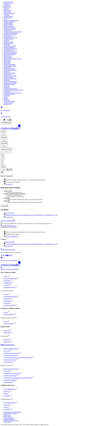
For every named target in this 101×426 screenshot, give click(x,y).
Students (6, 98)
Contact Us (6, 391)
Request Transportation (9, 64)
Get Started (6, 95)
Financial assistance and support (12, 353)
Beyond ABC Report (9, 94)
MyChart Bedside (8, 23)
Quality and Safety (8, 417)
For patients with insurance (10, 51)
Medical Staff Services (9, 68)
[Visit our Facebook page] (2, 256)
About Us (6, 276)
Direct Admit (7, 63)
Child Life (6, 40)
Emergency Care (8, 3)
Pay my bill (6, 351)
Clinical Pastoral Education (10, 88)
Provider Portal (7, 61)
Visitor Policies (7, 30)
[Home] (50, 127)
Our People (6, 285)
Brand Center (7, 332)
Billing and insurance (7, 345)
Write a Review (8, 56)
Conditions (6, 14)
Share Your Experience (9, 54)
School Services (8, 36)
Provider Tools (7, 67)
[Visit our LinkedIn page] (9, 256)
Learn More (7, 71)
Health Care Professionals (10, 81)
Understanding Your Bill (10, 46)
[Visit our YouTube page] (7, 256)
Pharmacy (6, 9)
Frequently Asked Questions (11, 20)
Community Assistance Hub (11, 33)
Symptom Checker (8, 16)
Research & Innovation (9, 73)
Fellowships (7, 85)
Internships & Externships (10, 83)
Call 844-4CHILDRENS (12, 236)
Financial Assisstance (9, 47)
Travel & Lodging (8, 41)
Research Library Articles (10, 75)
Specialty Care (7, 6)
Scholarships (7, 91)
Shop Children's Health (9, 389)
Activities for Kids (8, 39)
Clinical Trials (7, 74)
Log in (5, 19)
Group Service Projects (9, 101)
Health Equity (7, 280)
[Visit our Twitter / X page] (3, 256)
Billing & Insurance (9, 43)
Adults (5, 97)
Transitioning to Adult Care (10, 37)
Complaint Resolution (9, 419)
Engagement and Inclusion (10, 278)
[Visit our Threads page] (11, 256)
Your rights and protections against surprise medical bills (18, 357)
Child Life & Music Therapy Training (13, 90)
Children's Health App (9, 21)
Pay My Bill (7, 44)
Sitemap (6, 393)
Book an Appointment (9, 13)
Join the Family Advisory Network (12, 58)
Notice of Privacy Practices (10, 413)
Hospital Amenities (8, 26)
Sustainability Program (9, 287)
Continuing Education (9, 84)
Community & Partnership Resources (13, 31)
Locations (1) (9, 184)
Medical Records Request (10, 53)
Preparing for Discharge (10, 29)
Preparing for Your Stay (10, 27)
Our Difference (7, 283)
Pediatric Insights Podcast (10, 78)
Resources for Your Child (10, 34)
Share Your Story (8, 57)
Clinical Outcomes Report (10, 70)
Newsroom (6, 330)
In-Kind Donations (8, 102)
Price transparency (8, 362)
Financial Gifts (7, 104)
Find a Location (8, 10)
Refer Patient (7, 60)
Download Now (8, 17)
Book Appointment (8, 2)
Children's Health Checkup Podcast (12, 93)
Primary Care (7, 7)
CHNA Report (7, 422)
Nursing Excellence (9, 77)
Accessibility (7, 395)
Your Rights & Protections (10, 48)
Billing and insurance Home (11, 348)
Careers (6, 312)
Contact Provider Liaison (10, 66)
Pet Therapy (7, 100)
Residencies (7, 87)
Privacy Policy (7, 416)
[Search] (11, 169)
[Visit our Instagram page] (5, 256)
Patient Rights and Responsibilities (12, 412)
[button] (50, 290)
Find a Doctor (7, 12)
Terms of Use (7, 415)
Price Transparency (8, 50)
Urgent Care (7, 4)
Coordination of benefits (10, 359)
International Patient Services (11, 420)
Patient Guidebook (8, 24)
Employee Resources (9, 314)
